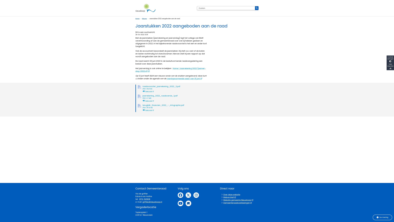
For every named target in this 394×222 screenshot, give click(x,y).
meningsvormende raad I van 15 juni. (183, 78)
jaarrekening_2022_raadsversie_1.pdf (160, 96)
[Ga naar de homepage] (145, 8)
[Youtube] (180, 203)
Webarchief (228, 197)
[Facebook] (180, 195)
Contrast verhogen (390, 58)
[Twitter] (188, 195)
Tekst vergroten (390, 65)
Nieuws (144, 19)
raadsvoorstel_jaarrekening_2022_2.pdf (161, 87)
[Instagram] (196, 195)
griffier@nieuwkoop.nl (152, 202)
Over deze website (231, 194)
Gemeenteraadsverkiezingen (236, 203)
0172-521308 (144, 199)
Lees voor (149, 91)
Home (137, 19)
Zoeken (256, 8)
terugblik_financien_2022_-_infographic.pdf (163, 106)
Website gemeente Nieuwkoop (237, 200)
